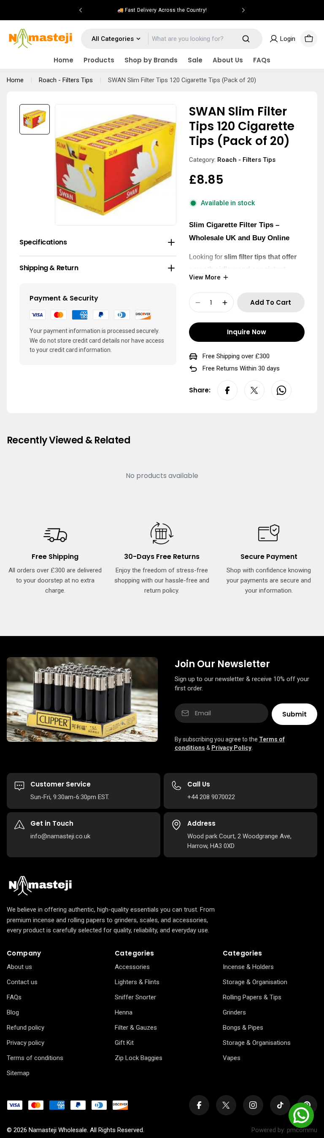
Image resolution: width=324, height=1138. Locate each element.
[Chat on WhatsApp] (301, 1115)
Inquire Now (246, 331)
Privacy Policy (231, 747)
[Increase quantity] (224, 302)
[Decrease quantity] (197, 302)
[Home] (40, 886)
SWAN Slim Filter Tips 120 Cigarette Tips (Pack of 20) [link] (182, 80)
